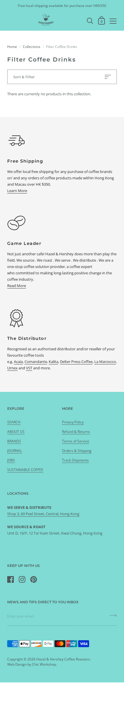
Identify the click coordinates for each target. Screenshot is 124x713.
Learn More (17, 190)
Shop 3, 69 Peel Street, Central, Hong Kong (43, 513)
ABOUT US (16, 431)
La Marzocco (105, 361)
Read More (16, 285)
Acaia (18, 361)
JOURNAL (14, 450)
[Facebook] (10, 579)
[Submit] (113, 617)
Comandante (36, 361)
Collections (31, 46)
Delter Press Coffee (76, 361)
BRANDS (14, 441)
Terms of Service (75, 441)
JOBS (11, 460)
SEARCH (13, 422)
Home (12, 46)
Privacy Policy (73, 422)
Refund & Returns (76, 431)
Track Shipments (75, 460)
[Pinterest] (33, 579)
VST (29, 368)
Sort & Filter (24, 76)
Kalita (53, 361)
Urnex (12, 368)
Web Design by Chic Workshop (31, 664)
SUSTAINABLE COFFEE (25, 469)
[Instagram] (22, 579)
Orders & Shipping (76, 450)
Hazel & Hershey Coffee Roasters (63, 659)
